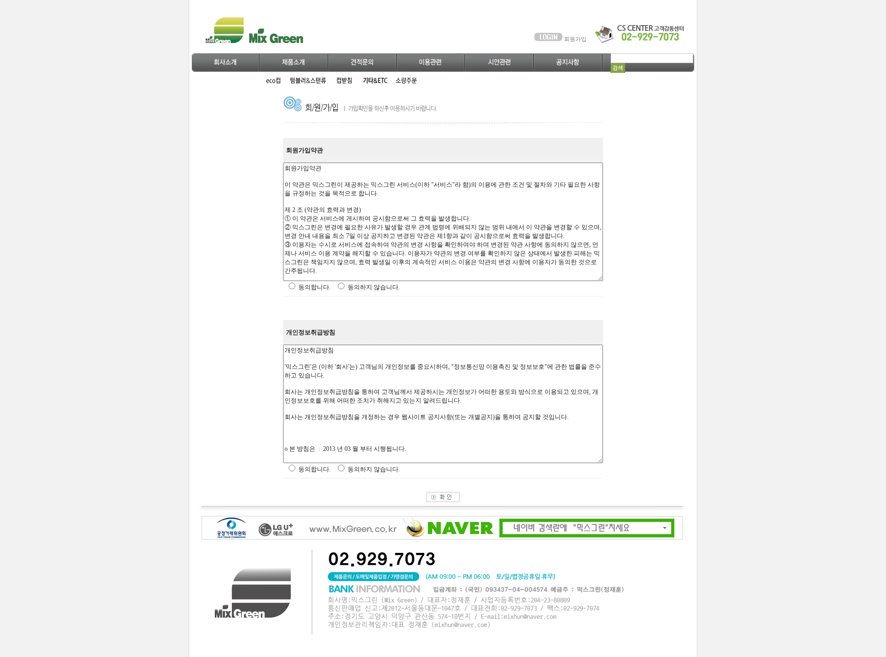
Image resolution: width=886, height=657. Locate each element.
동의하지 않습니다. (374, 287)
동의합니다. (314, 287)
